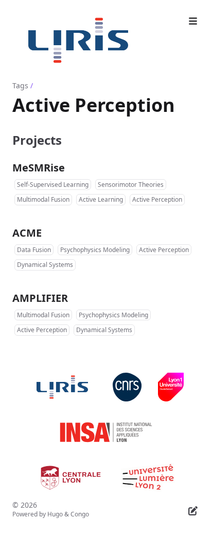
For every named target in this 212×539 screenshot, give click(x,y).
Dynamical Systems (45, 264)
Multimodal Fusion (43, 199)
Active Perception (157, 199)
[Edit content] (193, 509)
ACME (27, 233)
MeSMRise (38, 168)
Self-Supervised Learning (53, 184)
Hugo (55, 514)
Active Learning (101, 199)
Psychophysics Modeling (95, 249)
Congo (79, 514)
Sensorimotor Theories (131, 184)
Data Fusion (34, 249)
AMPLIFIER (40, 298)
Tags (20, 85)
